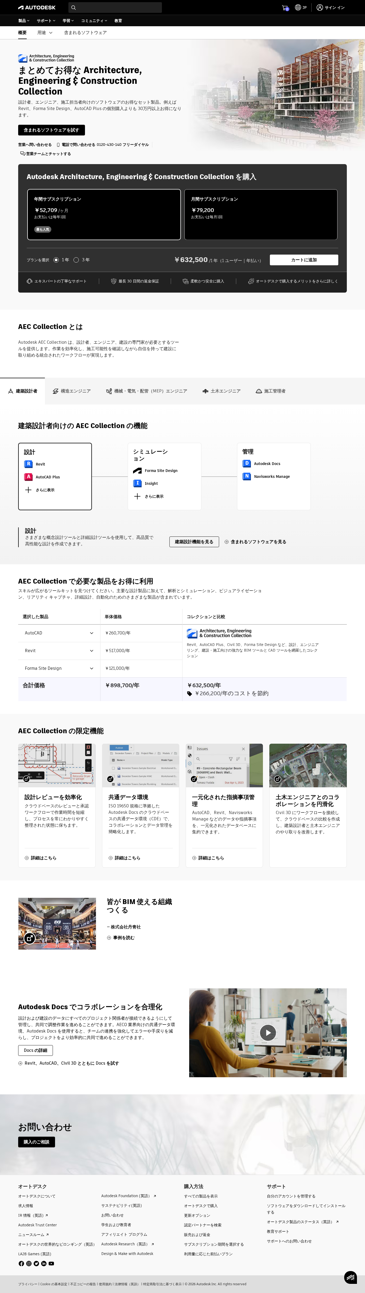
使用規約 (105, 1284)
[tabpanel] (182, 749)
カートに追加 (304, 260)
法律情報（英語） (127, 1284)
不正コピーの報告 (83, 1284)
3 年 (86, 260)
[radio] (104, 215)
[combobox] (115, 7)
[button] (56, 633)
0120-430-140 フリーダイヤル (123, 144)
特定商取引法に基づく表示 (162, 1284)
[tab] (22, 391)
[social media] (36, 1263)
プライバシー (27, 1284)
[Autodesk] (37, 7)
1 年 (65, 260)
